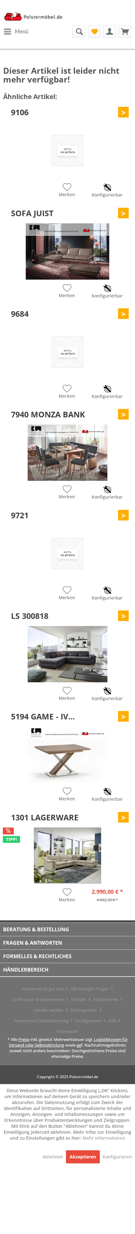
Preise (24, 1039)
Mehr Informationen (104, 1138)
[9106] (67, 150)
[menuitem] (15, 31)
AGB (112, 1020)
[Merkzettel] (94, 31)
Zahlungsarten (83, 1010)
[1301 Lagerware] (67, 856)
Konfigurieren (88, 1020)
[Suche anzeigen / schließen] (79, 31)
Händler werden (48, 1010)
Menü (21, 31)
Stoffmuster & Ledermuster (38, 999)
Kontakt (78, 999)
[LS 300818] (67, 654)
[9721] (67, 553)
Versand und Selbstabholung (41, 1020)
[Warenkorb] (125, 31)
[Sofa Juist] (67, 251)
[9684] (67, 352)
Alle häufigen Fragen (90, 989)
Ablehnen (53, 1157)
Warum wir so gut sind (43, 989)
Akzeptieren (83, 1157)
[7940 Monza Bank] (67, 453)
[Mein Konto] (109, 31)
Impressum (67, 1031)
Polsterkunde (105, 999)
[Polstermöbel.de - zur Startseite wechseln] (35, 16)
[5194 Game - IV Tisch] (67, 755)
